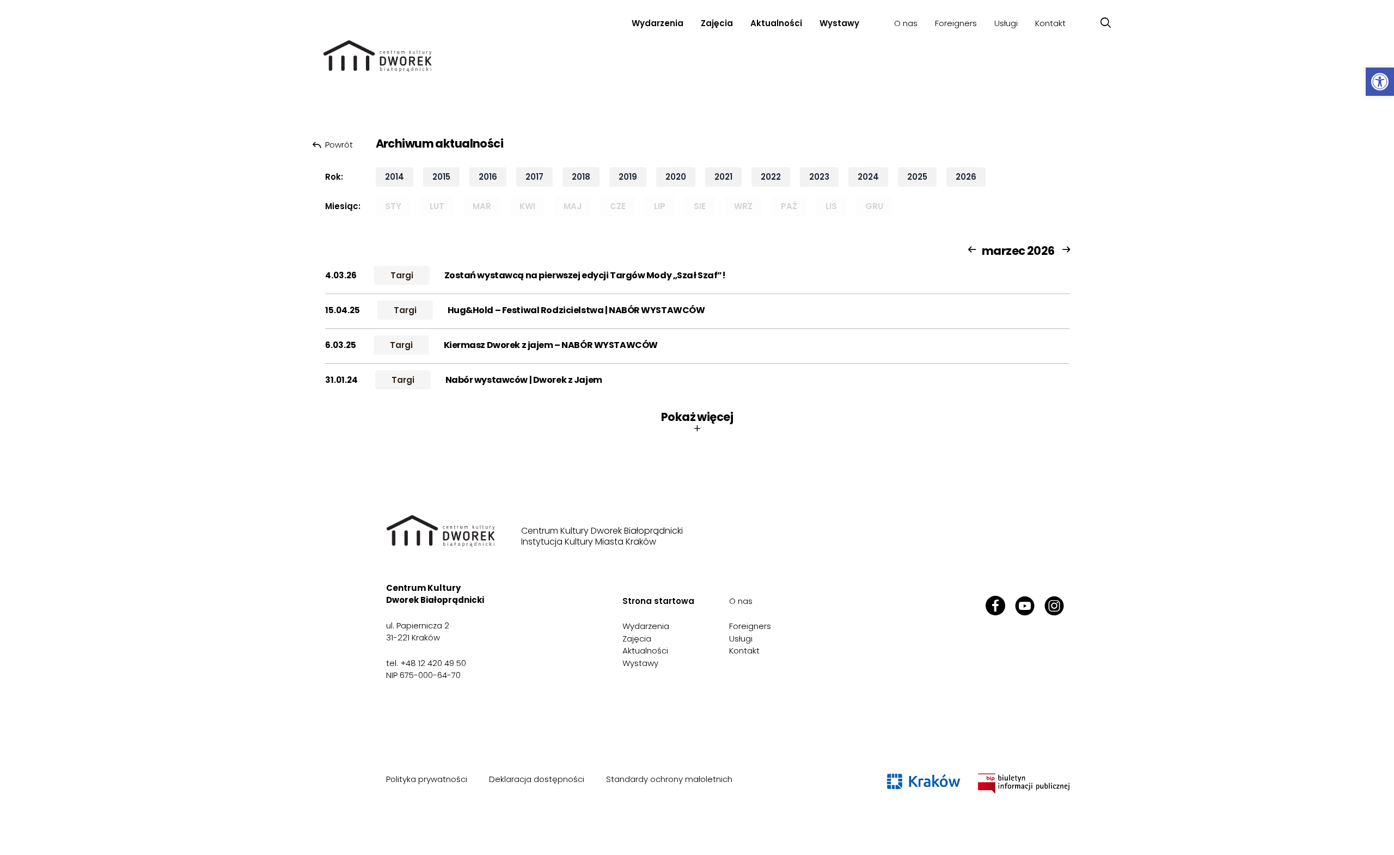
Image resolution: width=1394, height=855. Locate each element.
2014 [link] (394, 176)
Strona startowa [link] (658, 601)
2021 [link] (723, 176)
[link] (1380, 82)
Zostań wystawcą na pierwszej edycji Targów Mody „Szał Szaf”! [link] (585, 275)
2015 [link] (441, 176)
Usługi (1006, 23)
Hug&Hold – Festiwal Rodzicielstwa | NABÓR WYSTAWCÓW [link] (576, 310)
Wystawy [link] (839, 23)
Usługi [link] (741, 638)
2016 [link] (488, 176)
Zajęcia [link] (717, 23)
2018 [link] (581, 176)
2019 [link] (628, 176)
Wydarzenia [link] (657, 23)
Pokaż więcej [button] (697, 422)
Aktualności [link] (776, 23)
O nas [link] (741, 601)
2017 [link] (534, 176)
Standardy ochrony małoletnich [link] (669, 779)
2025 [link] (917, 176)
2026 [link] (966, 176)
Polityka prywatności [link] (426, 779)
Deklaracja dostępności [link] (536, 779)
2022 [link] (771, 176)
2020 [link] (675, 176)
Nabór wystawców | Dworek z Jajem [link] (523, 380)
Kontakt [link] (1050, 23)
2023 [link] (819, 176)
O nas (906, 23)
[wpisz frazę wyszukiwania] (1105, 23)
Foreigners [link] (956, 23)
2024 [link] (868, 176)
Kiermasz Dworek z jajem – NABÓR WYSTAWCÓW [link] (551, 345)
